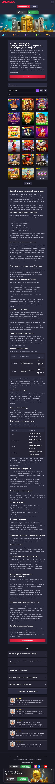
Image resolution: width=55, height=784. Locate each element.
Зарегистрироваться (23, 6)
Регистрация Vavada (27, 640)
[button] (2, 23)
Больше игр (27, 183)
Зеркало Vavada (27, 76)
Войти (34, 6)
